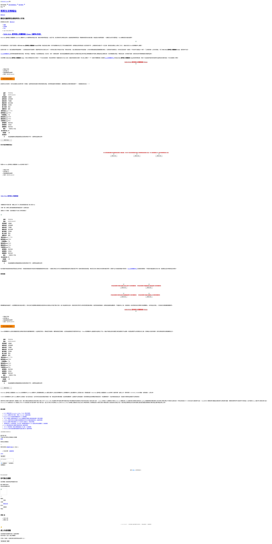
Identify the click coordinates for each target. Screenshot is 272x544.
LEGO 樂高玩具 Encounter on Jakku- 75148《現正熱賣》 (17, 413)
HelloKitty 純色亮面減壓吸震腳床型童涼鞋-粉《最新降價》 (18, 428)
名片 (4, 28)
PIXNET (125, 524)
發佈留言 (3, 464)
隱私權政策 (144, 524)
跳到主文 (3, 15)
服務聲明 (149, 524)
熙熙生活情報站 (8, 11)
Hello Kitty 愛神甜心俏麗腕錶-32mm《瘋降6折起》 (22, 34)
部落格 (5, 26)
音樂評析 (11, 451)
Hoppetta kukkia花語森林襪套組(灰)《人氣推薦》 (15, 416)
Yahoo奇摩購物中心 (5, 53)
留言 (11, 447)
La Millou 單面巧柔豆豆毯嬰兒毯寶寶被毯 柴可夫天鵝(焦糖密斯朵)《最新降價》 (23, 420)
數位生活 (12, 22)
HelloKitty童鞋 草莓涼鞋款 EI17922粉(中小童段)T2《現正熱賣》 (19, 421)
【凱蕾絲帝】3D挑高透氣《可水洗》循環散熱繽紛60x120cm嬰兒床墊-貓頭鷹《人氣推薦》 (25, 423)
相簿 (4, 24)
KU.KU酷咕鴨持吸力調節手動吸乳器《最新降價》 (16, 425)
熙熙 (2, 439)
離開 (8, 541)
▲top (2, 453)
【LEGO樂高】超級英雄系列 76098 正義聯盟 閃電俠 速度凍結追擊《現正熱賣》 (23, 418)
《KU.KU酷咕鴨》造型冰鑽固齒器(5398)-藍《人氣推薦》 (17, 427)
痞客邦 (8, 447)
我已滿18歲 (3, 541)
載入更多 (3, 456)
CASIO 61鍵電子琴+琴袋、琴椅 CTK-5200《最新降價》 (17, 415)
